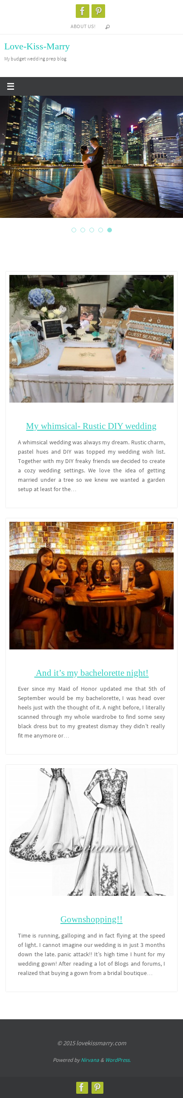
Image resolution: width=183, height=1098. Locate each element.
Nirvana (90, 1060)
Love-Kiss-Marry (37, 46)
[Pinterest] (98, 11)
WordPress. (118, 1060)
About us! (83, 26)
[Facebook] (82, 11)
